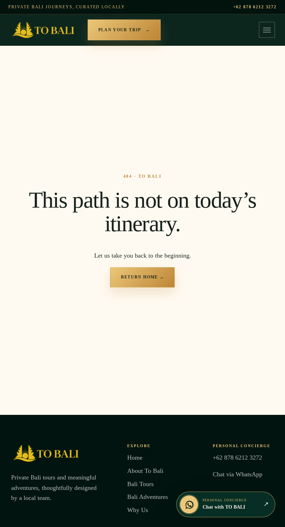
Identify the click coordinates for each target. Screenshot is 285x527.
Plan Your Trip (124, 29)
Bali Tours (140, 483)
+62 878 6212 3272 (255, 7)
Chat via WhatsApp (237, 474)
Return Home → (142, 277)
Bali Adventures (147, 496)
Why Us (137, 510)
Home (134, 457)
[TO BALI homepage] (43, 30)
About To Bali (145, 470)
